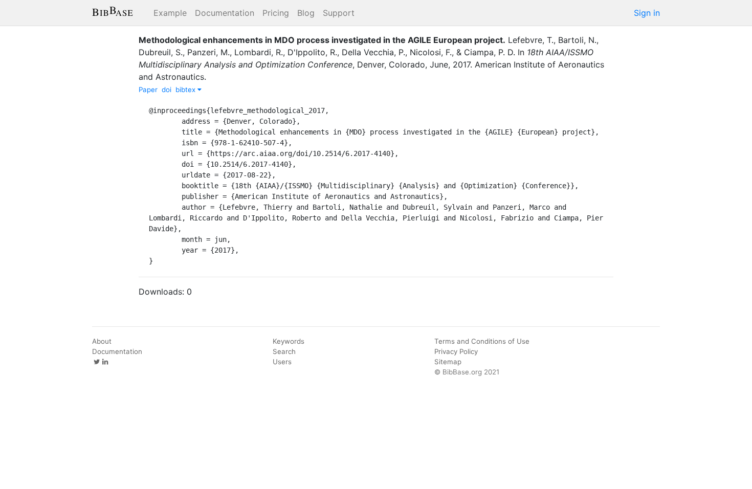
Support (339, 13)
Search (284, 351)
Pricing (275, 13)
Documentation (224, 13)
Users (282, 362)
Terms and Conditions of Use (481, 341)
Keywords (288, 341)
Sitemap (447, 362)
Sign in (647, 13)
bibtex (186, 89)
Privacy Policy (456, 351)
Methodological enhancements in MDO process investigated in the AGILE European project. (322, 40)
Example (170, 13)
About (102, 341)
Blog (306, 13)
